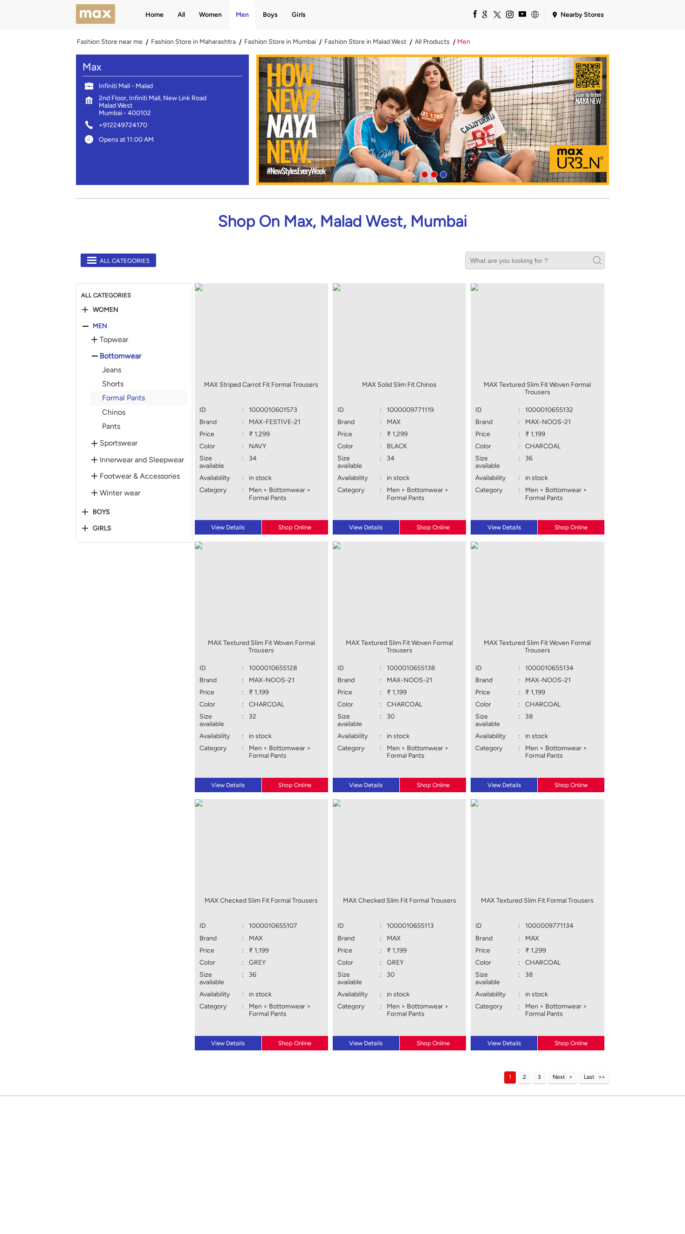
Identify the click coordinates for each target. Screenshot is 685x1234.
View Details (228, 527)
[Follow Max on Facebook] (471, 14)
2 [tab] (433, 173)
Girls (102, 528)
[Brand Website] (534, 14)
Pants (111, 426)
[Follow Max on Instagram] (509, 14)
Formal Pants (123, 397)
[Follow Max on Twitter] (496, 14)
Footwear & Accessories (140, 476)
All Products (432, 42)
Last (589, 1077)
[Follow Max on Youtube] (521, 14)
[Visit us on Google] (484, 14)
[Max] (96, 15)
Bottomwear (120, 356)
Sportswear (118, 443)
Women (105, 310)
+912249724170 (123, 125)
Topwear (114, 340)
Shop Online (294, 527)
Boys (101, 512)
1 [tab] (423, 173)
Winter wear (120, 493)
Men (100, 326)
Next (559, 1077)
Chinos (113, 412)
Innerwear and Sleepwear (142, 460)
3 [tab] (442, 173)
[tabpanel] (433, 120)
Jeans (111, 369)
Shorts (112, 383)
